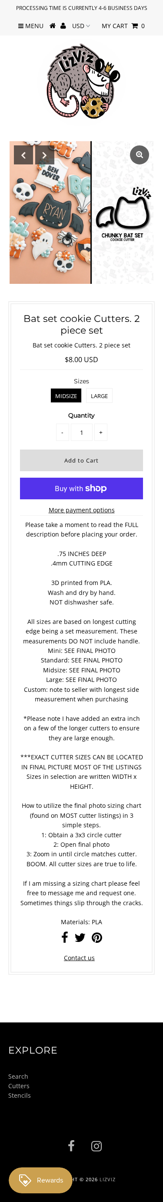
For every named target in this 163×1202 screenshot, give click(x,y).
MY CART (123, 26)
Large (99, 396)
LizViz (108, 1179)
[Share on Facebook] (64, 939)
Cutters (19, 1086)
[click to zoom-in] (139, 154)
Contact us (79, 958)
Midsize (66, 396)
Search (18, 1076)
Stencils (19, 1095)
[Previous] (23, 154)
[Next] (44, 154)
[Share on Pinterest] (97, 939)
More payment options (82, 510)
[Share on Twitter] (80, 939)
